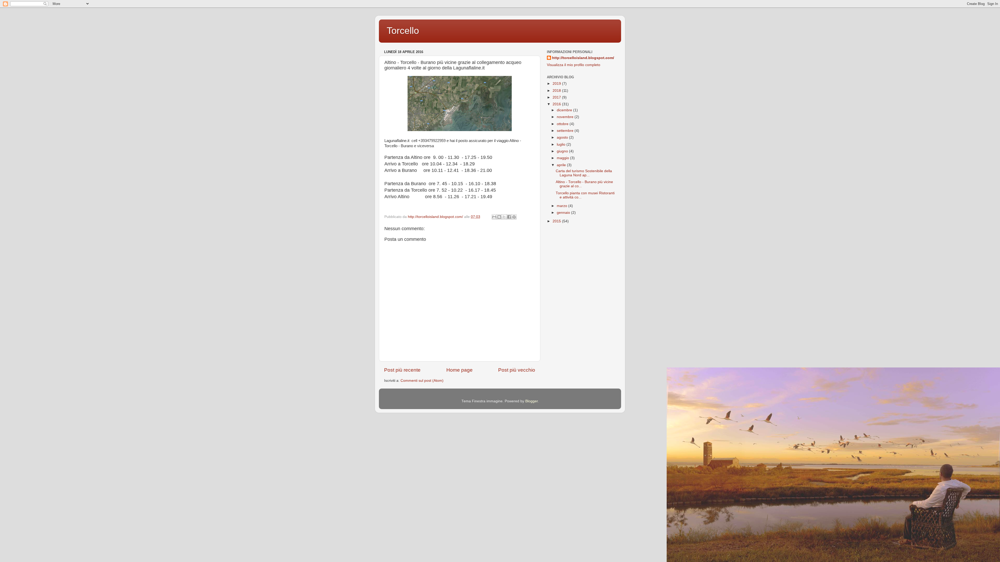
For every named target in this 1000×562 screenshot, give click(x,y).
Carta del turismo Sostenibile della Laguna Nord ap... (584, 173)
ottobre (563, 124)
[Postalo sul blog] (499, 216)
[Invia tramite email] (494, 216)
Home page (459, 370)
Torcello (403, 30)
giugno (563, 151)
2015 (557, 221)
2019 (557, 84)
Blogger (531, 401)
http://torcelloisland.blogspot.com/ (583, 58)
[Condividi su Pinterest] (514, 216)
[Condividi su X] (504, 216)
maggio (563, 158)
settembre (565, 131)
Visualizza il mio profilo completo (573, 65)
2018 (557, 91)
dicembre (565, 110)
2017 (557, 97)
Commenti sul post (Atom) (422, 381)
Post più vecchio (516, 370)
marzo (562, 206)
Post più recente (402, 370)
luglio (561, 144)
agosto (563, 137)
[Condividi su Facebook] (509, 216)
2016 (557, 104)
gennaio (564, 213)
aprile (562, 165)
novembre (565, 117)
